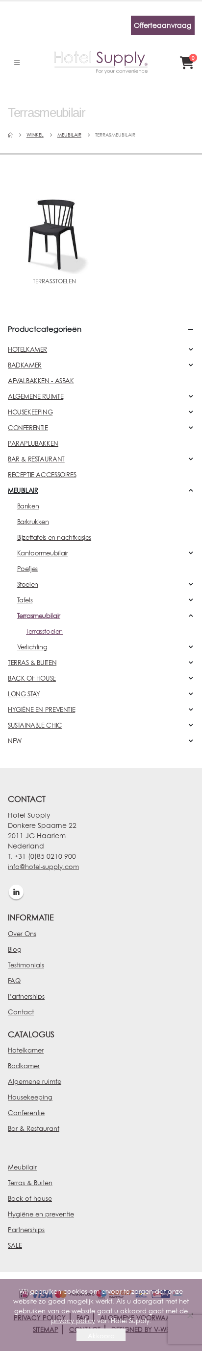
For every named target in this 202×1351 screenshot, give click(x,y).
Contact (21, 1012)
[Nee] (190, 1315)
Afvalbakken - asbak (41, 381)
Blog (15, 949)
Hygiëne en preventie (41, 1214)
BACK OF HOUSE (32, 678)
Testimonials (26, 965)
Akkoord (101, 1336)
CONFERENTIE (28, 428)
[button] (17, 62)
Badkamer (24, 1066)
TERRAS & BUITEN (32, 662)
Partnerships (26, 996)
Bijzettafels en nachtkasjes (54, 537)
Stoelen (27, 584)
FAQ (14, 981)
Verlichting (32, 647)
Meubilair (22, 1167)
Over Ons (22, 934)
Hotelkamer (26, 1050)
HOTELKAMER (27, 349)
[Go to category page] (54, 223)
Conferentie (26, 1113)
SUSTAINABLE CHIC (35, 725)
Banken (28, 506)
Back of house (30, 1198)
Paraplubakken (33, 443)
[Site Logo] (101, 62)
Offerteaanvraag (162, 25)
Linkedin (16, 892)
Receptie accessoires (42, 475)
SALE (15, 1245)
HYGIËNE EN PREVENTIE (41, 709)
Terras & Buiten (30, 1183)
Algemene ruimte (34, 1081)
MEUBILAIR (23, 490)
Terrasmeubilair (38, 615)
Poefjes (27, 568)
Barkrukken (33, 522)
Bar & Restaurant (33, 1128)
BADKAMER (25, 365)
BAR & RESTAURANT (36, 459)
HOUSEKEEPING (30, 412)
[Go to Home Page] (10, 135)
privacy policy (73, 1321)
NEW (15, 741)
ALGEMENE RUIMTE (35, 396)
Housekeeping (30, 1097)
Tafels (25, 600)
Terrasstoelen (44, 631)
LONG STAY (24, 694)
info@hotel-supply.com (43, 866)
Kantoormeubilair (42, 553)
